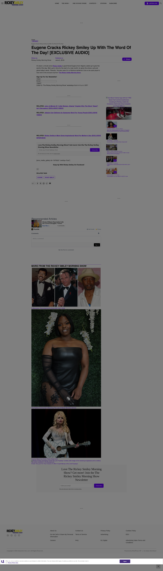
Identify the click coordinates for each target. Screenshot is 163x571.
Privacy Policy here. (13, 562)
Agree (125, 561)
